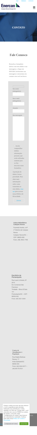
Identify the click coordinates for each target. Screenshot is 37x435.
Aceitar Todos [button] (24, 423)
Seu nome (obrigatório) (17, 90)
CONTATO (30, 1)
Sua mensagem (17, 115)
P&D (17, 1)
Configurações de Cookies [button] (11, 423)
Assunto (15, 108)
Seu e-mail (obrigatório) (17, 100)
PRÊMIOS (23, 1)
